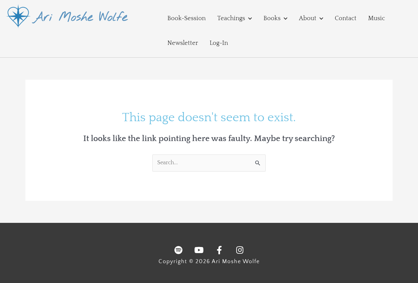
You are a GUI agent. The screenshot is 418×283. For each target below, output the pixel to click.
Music (376, 18)
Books (272, 18)
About (307, 18)
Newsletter (182, 43)
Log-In (219, 43)
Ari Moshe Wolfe (80, 17)
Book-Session (186, 18)
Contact (345, 18)
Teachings (231, 18)
